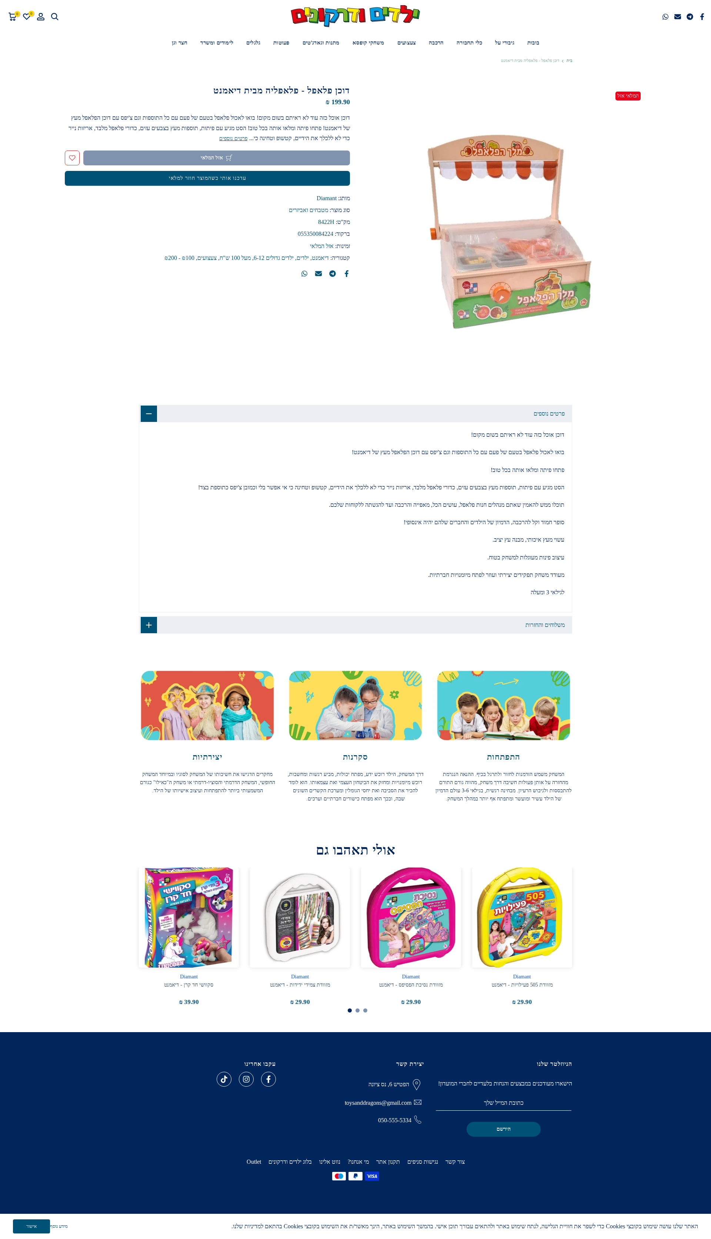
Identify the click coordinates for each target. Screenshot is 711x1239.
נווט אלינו (329, 1162)
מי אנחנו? (358, 1162)
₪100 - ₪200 (179, 258)
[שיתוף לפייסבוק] (702, 16)
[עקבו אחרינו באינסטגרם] (246, 1079)
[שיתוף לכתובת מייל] (677, 16)
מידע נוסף (59, 1226)
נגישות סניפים (422, 1162)
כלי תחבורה (469, 43)
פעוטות (281, 43)
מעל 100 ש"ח (235, 258)
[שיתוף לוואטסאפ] (665, 16)
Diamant (327, 198)
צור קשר (455, 1162)
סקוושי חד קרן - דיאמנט (189, 985)
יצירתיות (208, 756)
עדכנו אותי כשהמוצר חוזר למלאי (207, 178)
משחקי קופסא (368, 43)
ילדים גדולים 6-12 (274, 258)
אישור (31, 1226)
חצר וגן (179, 43)
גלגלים (253, 43)
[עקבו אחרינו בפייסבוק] (268, 1079)
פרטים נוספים (233, 138)
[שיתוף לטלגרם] (690, 16)
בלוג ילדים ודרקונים (290, 1162)
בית (569, 61)
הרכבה (436, 43)
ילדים (303, 258)
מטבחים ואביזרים (308, 210)
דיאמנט (320, 258)
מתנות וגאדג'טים (321, 43)
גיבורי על (504, 43)
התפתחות (503, 756)
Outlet (254, 1162)
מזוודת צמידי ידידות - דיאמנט (300, 985)
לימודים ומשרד (216, 43)
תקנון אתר (388, 1162)
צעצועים (406, 43)
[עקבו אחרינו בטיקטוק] (224, 1079)
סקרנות (355, 756)
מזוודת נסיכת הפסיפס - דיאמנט (411, 985)
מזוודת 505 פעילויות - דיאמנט (522, 985)
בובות (533, 43)
